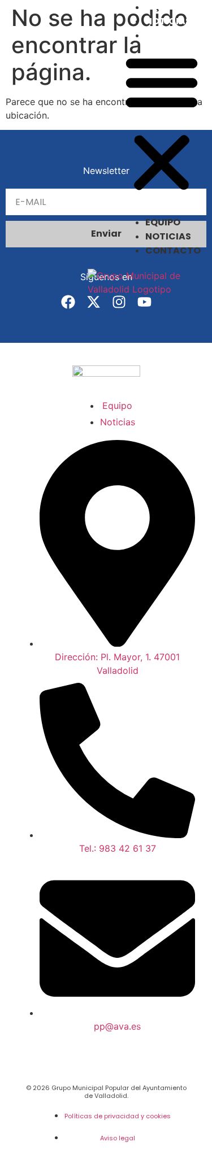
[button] (162, 123)
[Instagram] (119, 302)
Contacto (173, 35)
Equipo (162, 7)
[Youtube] (144, 302)
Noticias (168, 21)
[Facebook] (68, 302)
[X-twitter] (93, 302)
